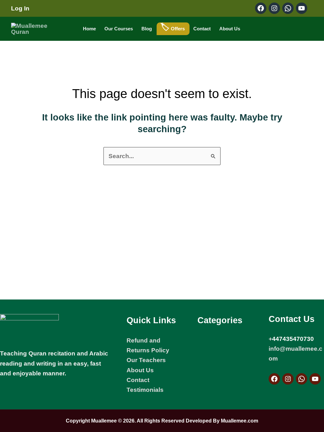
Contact (202, 28)
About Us (229, 28)
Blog (146, 28)
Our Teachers (146, 360)
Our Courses (118, 28)
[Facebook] (274, 379)
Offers (178, 28)
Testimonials (145, 389)
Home (89, 28)
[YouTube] (315, 379)
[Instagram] (288, 379)
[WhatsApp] (301, 379)
